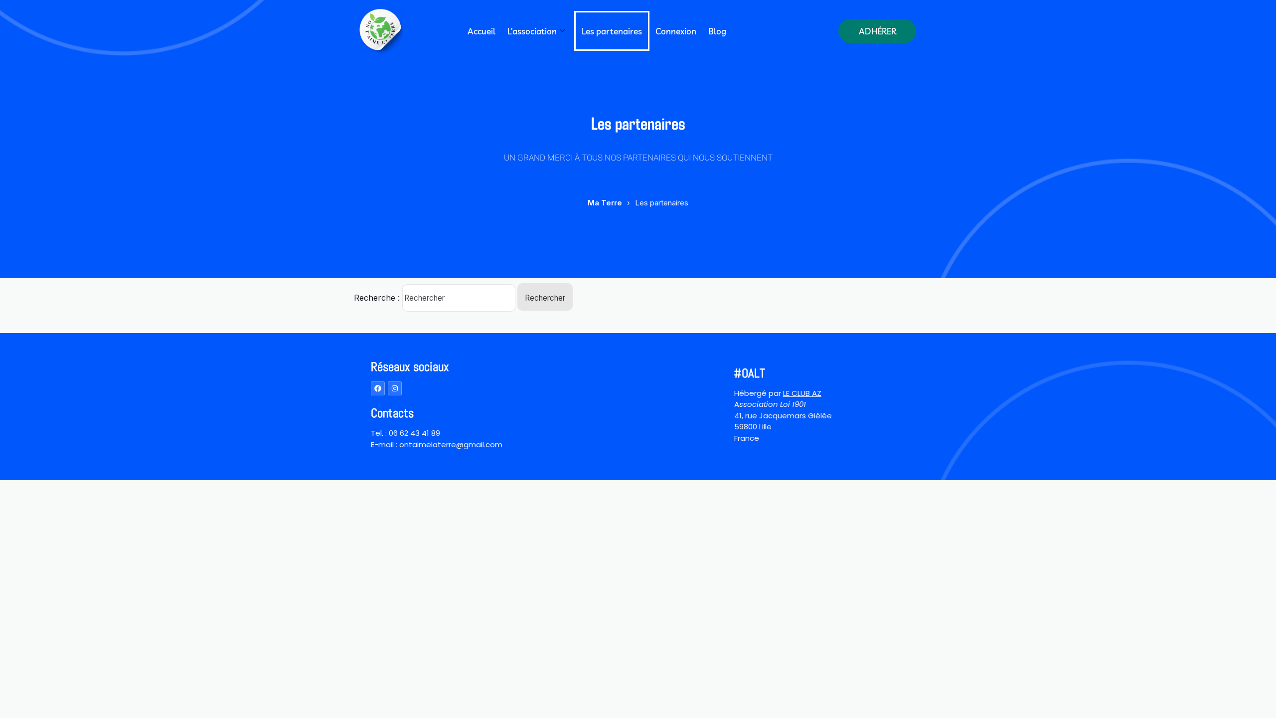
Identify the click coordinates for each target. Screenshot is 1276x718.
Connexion (675, 31)
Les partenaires (612, 31)
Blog (717, 31)
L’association (532, 31)
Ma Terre (605, 202)
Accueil (481, 31)
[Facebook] (378, 388)
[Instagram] (395, 388)
